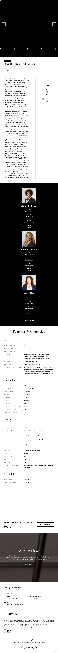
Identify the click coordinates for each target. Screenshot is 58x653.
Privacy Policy (30, 642)
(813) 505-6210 (29, 303)
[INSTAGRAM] (25, 647)
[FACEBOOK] (21, 647)
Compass (40, 618)
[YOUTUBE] (32, 647)
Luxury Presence (33, 640)
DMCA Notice (40, 642)
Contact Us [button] (29, 564)
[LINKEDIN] (29, 647)
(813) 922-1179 (36, 598)
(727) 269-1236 (29, 260)
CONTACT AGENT (29, 320)
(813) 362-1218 (29, 216)
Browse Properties (46, 524)
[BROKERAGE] (36, 647)
